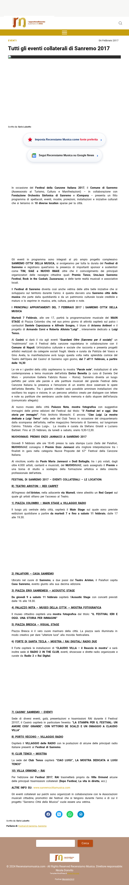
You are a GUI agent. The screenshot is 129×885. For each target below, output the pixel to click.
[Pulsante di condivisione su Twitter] (59, 814)
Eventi (12, 40)
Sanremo (42, 826)
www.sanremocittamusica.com (51, 787)
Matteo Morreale (73, 873)
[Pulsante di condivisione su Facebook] (48, 814)
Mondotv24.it (68, 879)
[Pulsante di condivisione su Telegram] (80, 814)
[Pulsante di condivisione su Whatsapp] (70, 814)
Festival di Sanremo (27, 826)
